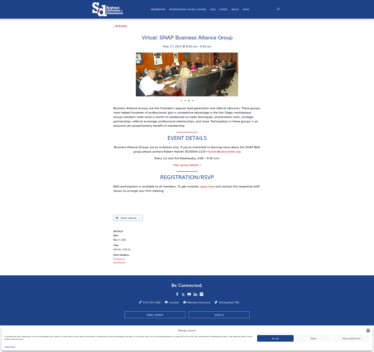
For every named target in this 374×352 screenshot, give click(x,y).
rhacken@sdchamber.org (223, 151)
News (246, 9)
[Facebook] (177, 294)
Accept (275, 338)
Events (223, 9)
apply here (207, 186)
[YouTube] (189, 294)
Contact (174, 302)
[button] (368, 330)
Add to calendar (129, 217)
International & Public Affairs (187, 9)
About (235, 9)
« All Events (120, 26)
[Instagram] (201, 294)
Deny (313, 338)
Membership (158, 9)
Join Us (219, 315)
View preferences (351, 338)
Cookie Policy (9, 346)
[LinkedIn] (195, 294)
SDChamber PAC (229, 302)
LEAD (212, 9)
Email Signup (155, 315)
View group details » (187, 164)
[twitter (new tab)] (183, 294)
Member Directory (199, 302)
